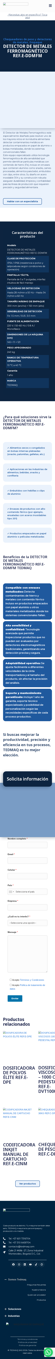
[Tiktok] (36, 1264)
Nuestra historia (39, 1290)
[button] (48, 1352)
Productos (41, 1300)
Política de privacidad (27, 1342)
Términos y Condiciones (32, 980)
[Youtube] (30, 1264)
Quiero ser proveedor (37, 1295)
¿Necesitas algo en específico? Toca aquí (27, 16)
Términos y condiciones (27, 1339)
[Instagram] (19, 1264)
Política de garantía (27, 1345)
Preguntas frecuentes (36, 1285)
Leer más (9, 1089)
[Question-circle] (41, 1264)
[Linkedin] (24, 1264)
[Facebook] (13, 1264)
